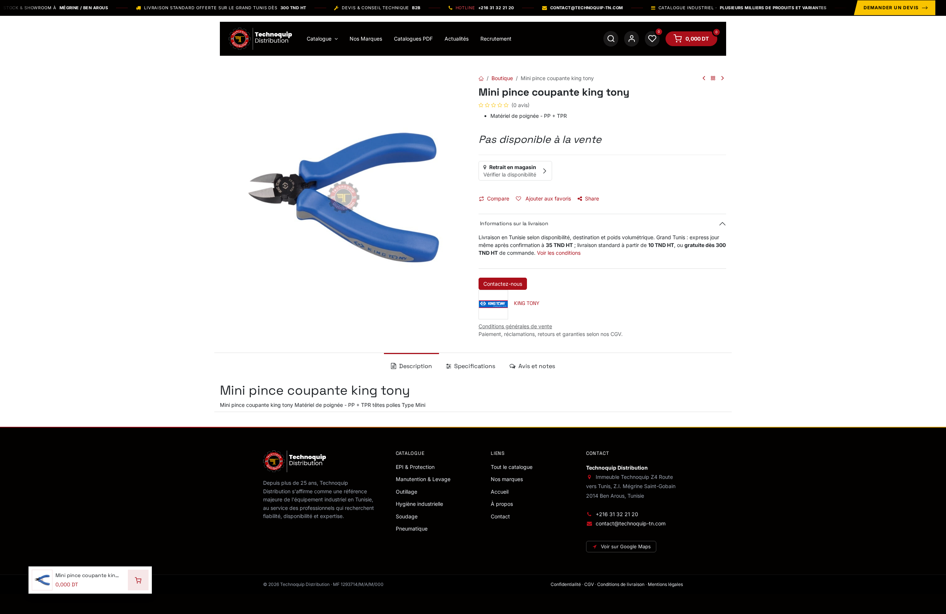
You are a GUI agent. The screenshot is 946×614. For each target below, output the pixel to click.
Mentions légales (665, 584)
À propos (502, 504)
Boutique (502, 78)
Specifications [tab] (474, 366)
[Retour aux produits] (713, 78)
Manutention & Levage (423, 479)
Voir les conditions (559, 253)
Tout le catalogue (511, 467)
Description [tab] (415, 366)
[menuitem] (322, 39)
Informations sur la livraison (513, 223)
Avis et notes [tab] (536, 366)
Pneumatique (412, 528)
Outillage (406, 491)
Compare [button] (498, 198)
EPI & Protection (415, 467)
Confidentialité (566, 584)
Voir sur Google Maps (626, 546)
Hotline (485, 8)
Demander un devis (891, 7)
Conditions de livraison (620, 584)
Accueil (499, 491)
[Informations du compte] (631, 39)
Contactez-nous (502, 284)
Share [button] (592, 198)
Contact (500, 516)
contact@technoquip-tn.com (631, 523)
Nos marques (507, 479)
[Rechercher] (610, 39)
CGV (589, 584)
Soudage (407, 516)
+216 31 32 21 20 (617, 514)
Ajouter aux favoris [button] (547, 198)
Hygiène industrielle (419, 504)
